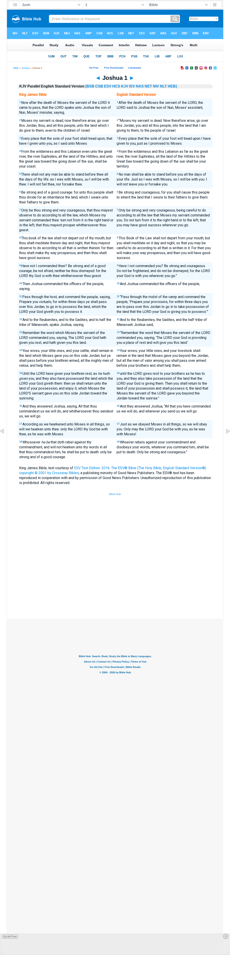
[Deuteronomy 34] (5, 441)
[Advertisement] (115, 585)
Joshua (25, 68)
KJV (124, 86)
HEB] (172, 86)
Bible (16, 68)
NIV (156, 86)
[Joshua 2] (224, 441)
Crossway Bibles (65, 473)
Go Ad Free (10, 936)
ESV (107, 86)
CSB (99, 86)
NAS (140, 86)
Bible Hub (115, 494)
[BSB (89, 86)
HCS (116, 86)
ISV (132, 86)
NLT (163, 86)
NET (148, 86)
